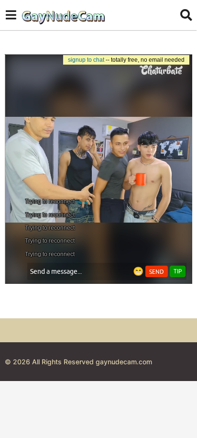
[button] (11, 14)
